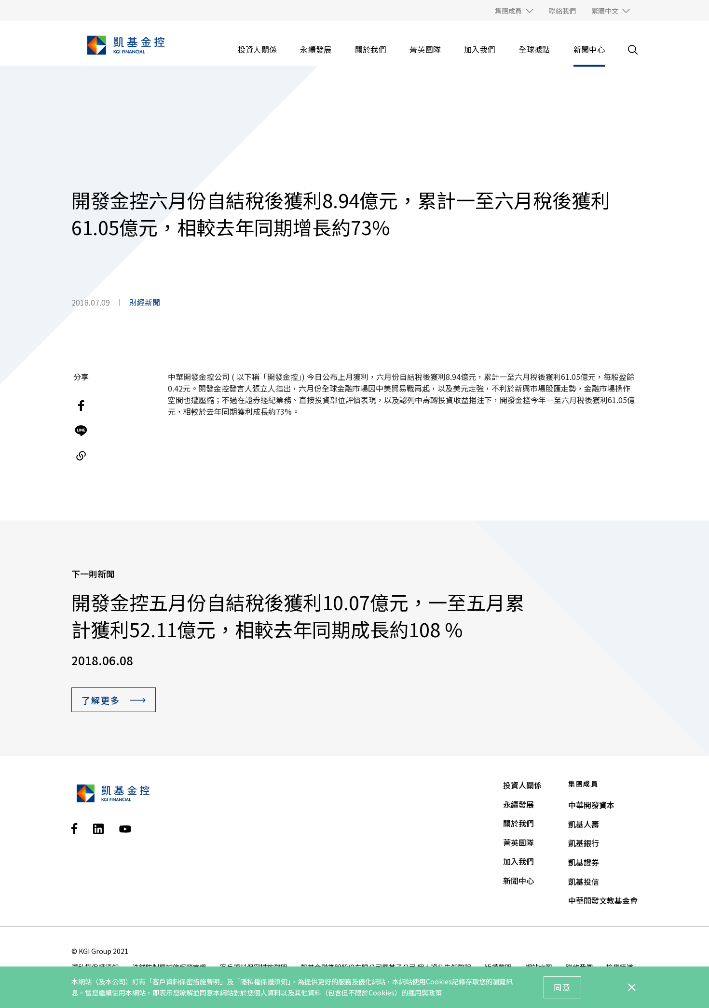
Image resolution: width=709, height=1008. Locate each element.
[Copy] (81, 455)
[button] (514, 10)
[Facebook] (81, 405)
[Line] (81, 430)
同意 (562, 987)
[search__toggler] (633, 50)
